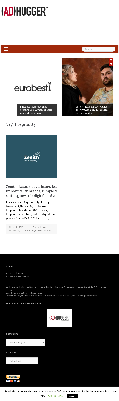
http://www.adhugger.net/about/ (82, 295)
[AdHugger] (24, 11)
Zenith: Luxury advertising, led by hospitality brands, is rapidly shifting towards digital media (31, 191)
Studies (47, 230)
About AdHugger (16, 273)
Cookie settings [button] (56, 395)
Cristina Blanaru (39, 227)
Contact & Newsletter (18, 276)
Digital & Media (27, 230)
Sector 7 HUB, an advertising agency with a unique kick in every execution (92, 110)
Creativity (16, 230)
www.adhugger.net (33, 292)
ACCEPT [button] (73, 396)
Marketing (39, 230)
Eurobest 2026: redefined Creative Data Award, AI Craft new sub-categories (36, 110)
